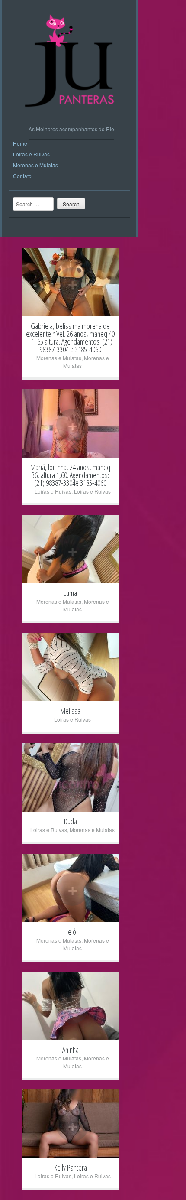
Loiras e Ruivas (31, 154)
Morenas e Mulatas (35, 165)
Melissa (70, 711)
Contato (22, 175)
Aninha (70, 1049)
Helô (70, 932)
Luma (70, 593)
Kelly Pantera (70, 1167)
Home (20, 143)
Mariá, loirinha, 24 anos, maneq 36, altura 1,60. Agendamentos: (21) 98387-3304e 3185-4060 (70, 475)
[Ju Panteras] (71, 114)
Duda (70, 821)
